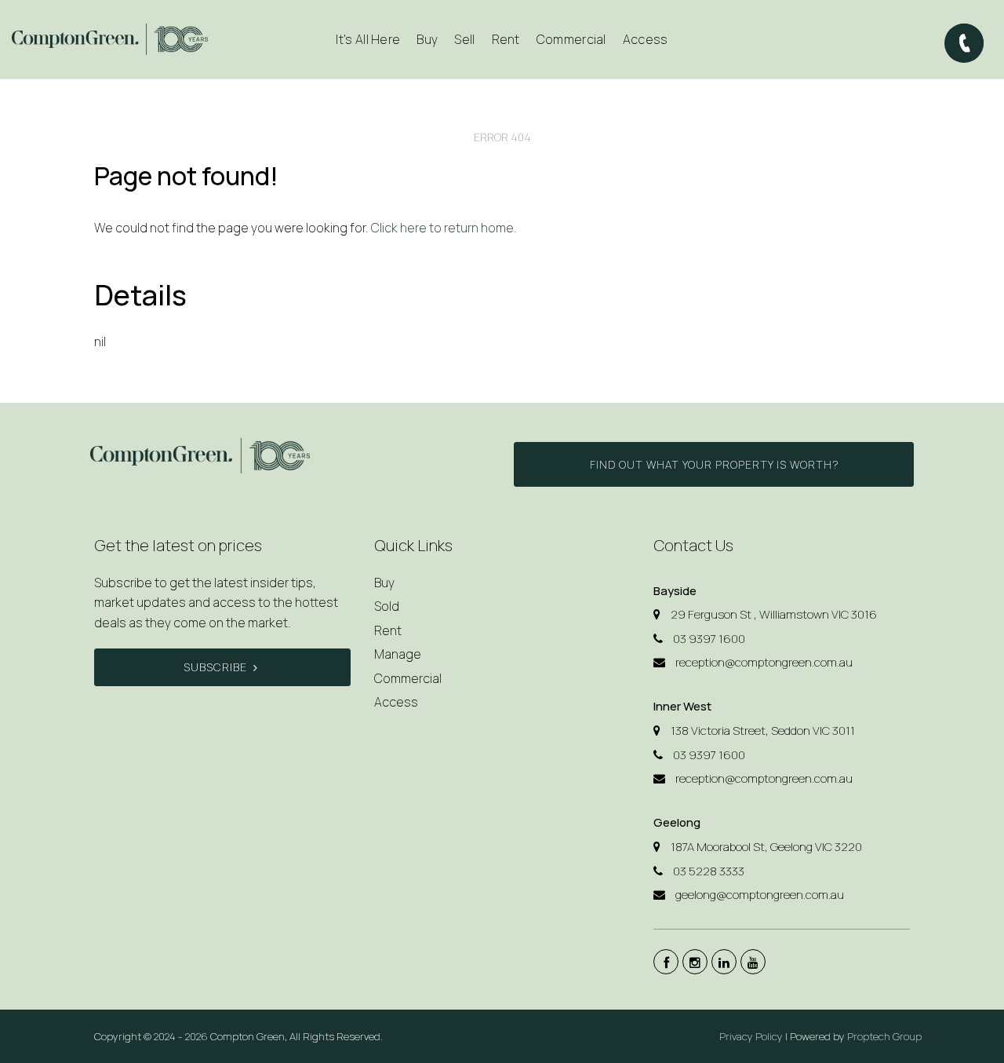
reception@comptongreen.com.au (764, 662)
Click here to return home (442, 227)
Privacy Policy (751, 1036)
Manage (397, 654)
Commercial (571, 39)
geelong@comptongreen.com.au (759, 894)
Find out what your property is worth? (714, 464)
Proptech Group (884, 1036)
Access (645, 39)
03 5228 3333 (708, 871)
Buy (384, 582)
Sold (386, 606)
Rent (388, 630)
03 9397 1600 (709, 638)
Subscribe (215, 666)
